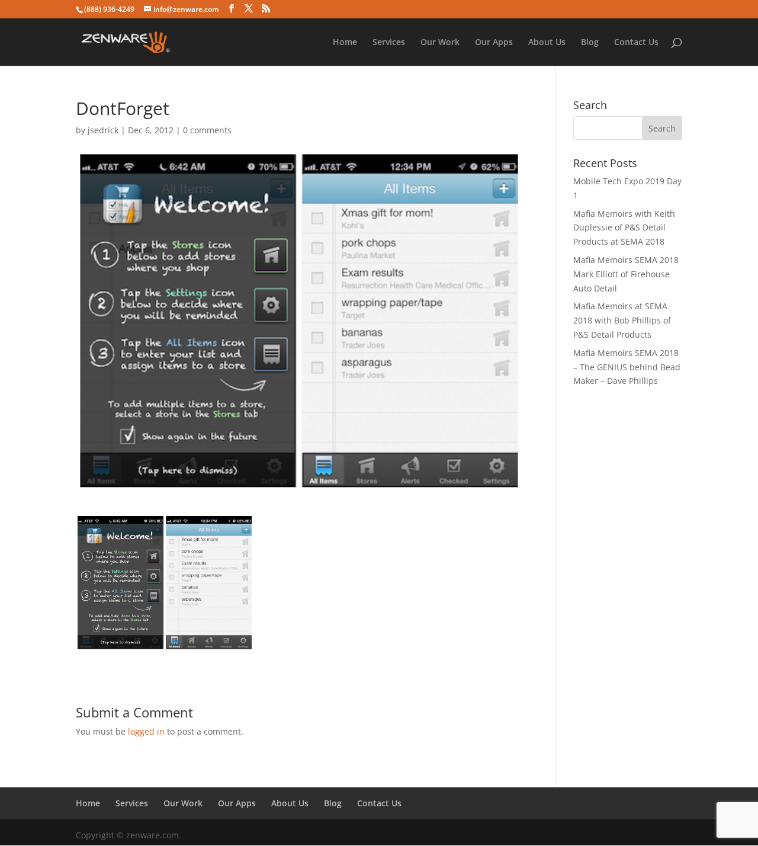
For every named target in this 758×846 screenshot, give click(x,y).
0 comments (207, 130)
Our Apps (494, 42)
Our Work (440, 42)
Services (388, 42)
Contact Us (636, 42)
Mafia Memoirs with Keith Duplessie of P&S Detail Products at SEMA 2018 (624, 228)
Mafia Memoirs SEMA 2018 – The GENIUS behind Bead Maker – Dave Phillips (626, 367)
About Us (547, 42)
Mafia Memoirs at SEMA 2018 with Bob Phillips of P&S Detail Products (622, 320)
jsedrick (103, 130)
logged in (146, 731)
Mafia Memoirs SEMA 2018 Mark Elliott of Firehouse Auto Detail (626, 274)
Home (345, 42)
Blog (590, 42)
